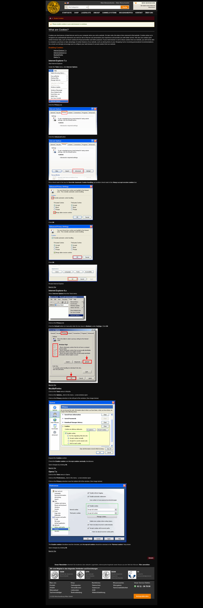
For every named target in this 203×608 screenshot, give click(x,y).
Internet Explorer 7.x (60, 50)
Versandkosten (76, 588)
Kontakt (52, 585)
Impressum (96, 588)
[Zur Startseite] (50, 18)
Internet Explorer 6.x (60, 53)
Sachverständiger (56, 592)
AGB (93, 590)
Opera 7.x (57, 57)
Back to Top (52, 287)
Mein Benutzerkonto (107, 3)
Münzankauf (54, 590)
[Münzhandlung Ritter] (53, 7)
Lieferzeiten (75, 590)
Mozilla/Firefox (58, 55)
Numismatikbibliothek (120, 588)
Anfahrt (52, 588)
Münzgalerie (117, 585)
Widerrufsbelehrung (98, 592)
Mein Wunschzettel (122, 3)
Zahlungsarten (76, 585)
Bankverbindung (76, 592)
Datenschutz (96, 585)
